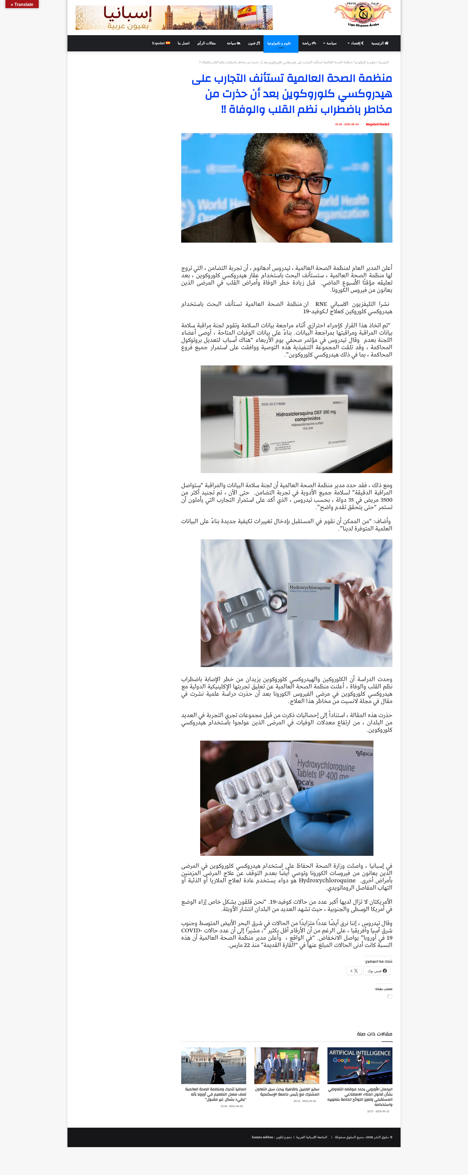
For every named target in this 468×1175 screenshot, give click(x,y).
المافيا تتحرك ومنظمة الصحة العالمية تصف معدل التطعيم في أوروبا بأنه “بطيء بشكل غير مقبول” (215, 1094)
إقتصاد (356, 43)
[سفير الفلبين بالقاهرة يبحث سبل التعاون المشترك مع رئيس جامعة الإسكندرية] (286, 1065)
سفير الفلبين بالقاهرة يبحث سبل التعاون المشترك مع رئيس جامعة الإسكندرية (287, 1092)
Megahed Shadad (377, 124)
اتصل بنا (184, 43)
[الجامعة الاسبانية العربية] (363, 14)
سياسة (332, 43)
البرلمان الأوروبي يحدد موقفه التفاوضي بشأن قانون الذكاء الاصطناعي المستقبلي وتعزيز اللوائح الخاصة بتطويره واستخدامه (359, 1097)
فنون (252, 43)
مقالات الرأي (207, 43)
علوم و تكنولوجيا (279, 43)
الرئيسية (378, 43)
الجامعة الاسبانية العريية (311, 1137)
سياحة (232, 43)
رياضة (307, 43)
